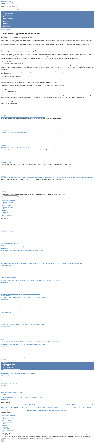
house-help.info (7, 3)
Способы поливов (5, 230)
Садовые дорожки (52, 407)
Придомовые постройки (88, 404)
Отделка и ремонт (8, 15)
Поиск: (2, 9)
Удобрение (5, 410)
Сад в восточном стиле (31, 407)
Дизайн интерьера (8, 13)
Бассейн (19, 404)
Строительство (7, 16)
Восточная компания (6, 337)
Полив (80, 404)
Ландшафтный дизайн (9, 11)
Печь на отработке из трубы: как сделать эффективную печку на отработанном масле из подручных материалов (30, 341)
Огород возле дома (8, 26)
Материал (5, 23)
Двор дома (6, 25)
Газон (25, 404)
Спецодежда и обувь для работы (9, 383)
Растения (5, 21)
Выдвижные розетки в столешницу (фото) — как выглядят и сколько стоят (20, 294)
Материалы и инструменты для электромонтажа (13, 132)
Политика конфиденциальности (11, 369)
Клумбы (52, 404)
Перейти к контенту (6, 1)
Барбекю (15, 404)
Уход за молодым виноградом (8, 277)
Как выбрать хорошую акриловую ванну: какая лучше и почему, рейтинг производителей (24, 297)
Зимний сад (49, 404)
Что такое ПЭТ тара (6, 162)
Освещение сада (61, 404)
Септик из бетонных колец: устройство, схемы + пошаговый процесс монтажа (21, 397)
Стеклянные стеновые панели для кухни (11, 392)
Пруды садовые (5, 407)
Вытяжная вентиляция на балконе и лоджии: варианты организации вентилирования (23, 344)
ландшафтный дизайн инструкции (38, 410)
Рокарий (24, 407)
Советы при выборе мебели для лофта (11, 310)
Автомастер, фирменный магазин (9, 243)
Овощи (56, 404)
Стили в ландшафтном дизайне (82, 407)
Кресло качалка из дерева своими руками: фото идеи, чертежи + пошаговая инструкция (24, 247)
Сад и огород (41, 407)
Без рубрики (4, 385)
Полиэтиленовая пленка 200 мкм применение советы (15, 147)
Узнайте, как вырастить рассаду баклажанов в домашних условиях (18, 373)
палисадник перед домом (61, 410)
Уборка (2, 410)
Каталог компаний (8, 18)
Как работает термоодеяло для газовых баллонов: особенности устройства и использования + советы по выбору (30, 280)
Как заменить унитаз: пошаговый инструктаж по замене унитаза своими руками (22, 250)
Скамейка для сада (68, 407)
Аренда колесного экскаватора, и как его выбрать (14, 358)
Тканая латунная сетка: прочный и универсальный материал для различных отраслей (23, 117)
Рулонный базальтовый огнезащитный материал (13, 192)
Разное (5, 20)
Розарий (20, 407)
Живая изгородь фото (42, 404)
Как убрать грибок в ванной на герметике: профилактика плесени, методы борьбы (22, 324)
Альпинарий (11, 404)
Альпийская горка (4, 404)
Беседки (22, 404)
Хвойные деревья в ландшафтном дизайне (15, 410)
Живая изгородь (32, 404)
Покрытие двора (72, 405)
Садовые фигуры (61, 407)
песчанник (22, 56)
